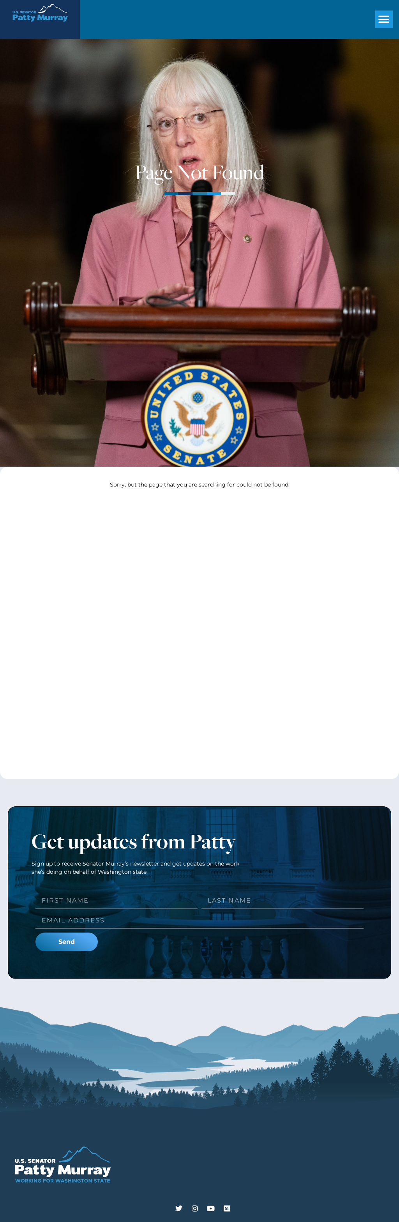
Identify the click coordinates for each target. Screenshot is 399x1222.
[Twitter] (179, 1208)
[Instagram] (195, 1208)
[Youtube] (211, 1208)
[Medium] (227, 1208)
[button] (384, 19)
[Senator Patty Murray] (40, 26)
